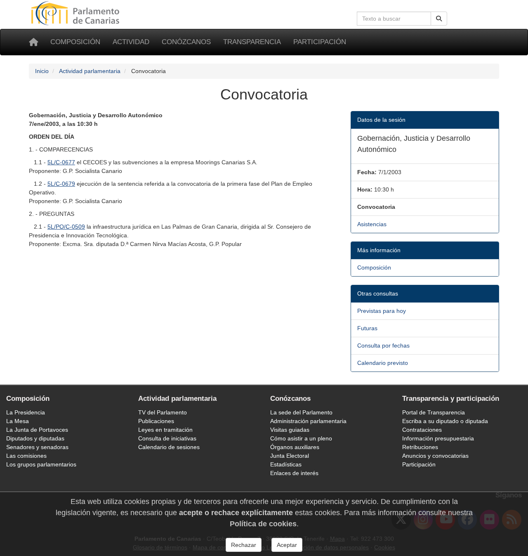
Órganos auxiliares (294, 447)
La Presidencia (25, 412)
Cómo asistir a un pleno (301, 438)
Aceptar (287, 545)
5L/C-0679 (61, 183)
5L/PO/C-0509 (66, 226)
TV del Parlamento (162, 412)
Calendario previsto (382, 363)
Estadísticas (286, 464)
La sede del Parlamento (301, 412)
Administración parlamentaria (308, 421)
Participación (319, 42)
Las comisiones (26, 455)
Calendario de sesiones (169, 447)
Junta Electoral (289, 455)
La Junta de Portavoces (37, 429)
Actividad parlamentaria (89, 71)
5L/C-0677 (61, 162)
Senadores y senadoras (37, 447)
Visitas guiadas (289, 429)
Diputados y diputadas (35, 438)
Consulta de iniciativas (167, 438)
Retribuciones (420, 447)
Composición (75, 42)
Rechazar (243, 545)
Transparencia (252, 42)
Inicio (42, 71)
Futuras (367, 328)
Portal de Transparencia (433, 412)
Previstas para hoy (381, 311)
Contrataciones (422, 429)
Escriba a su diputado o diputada (445, 421)
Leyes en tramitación (165, 429)
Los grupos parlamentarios (41, 464)
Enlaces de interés (294, 473)
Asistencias (372, 224)
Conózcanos (186, 42)
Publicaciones (156, 421)
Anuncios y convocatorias (435, 455)
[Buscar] (439, 19)
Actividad (131, 42)
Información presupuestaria (438, 438)
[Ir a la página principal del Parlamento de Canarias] (76, 12)
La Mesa (17, 421)
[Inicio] (33, 42)
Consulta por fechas (383, 345)
